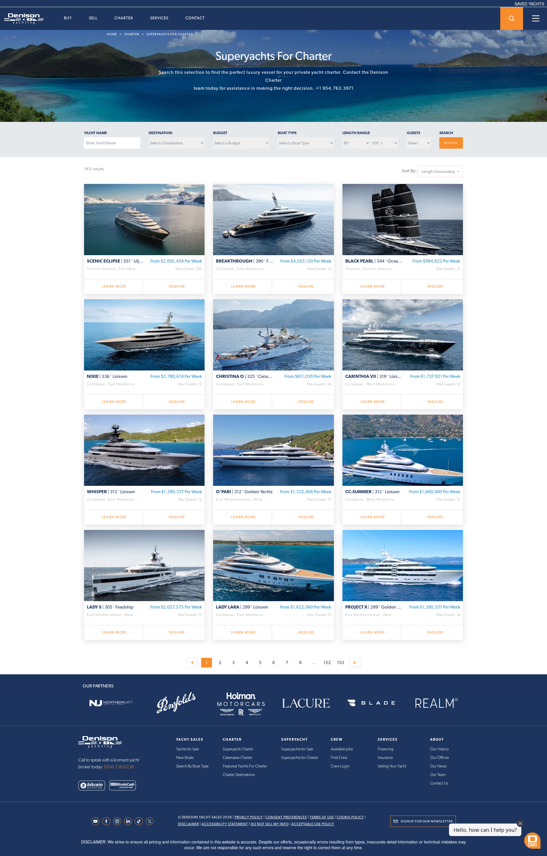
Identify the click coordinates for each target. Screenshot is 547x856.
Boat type (287, 133)
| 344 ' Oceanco (374, 261)
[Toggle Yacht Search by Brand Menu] (511, 18)
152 (327, 662)
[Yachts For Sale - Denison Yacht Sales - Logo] (21, 19)
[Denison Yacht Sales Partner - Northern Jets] (110, 703)
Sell (93, 18)
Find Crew (339, 757)
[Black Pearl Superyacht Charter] (402, 219)
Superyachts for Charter (169, 34)
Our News (438, 766)
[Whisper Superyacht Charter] (144, 449)
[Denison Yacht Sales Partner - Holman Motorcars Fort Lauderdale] (241, 703)
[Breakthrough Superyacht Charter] (273, 219)
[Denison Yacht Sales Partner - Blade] (370, 703)
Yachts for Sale (187, 749)
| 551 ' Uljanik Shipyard (115, 261)
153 (340, 662)
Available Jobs (342, 749)
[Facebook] (107, 821)
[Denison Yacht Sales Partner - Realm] (436, 703)
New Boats (184, 757)
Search (446, 133)
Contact (195, 18)
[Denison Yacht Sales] (100, 741)
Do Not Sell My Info (270, 824)
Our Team (438, 774)
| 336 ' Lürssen (107, 376)
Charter (124, 18)
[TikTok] (140, 821)
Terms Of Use (322, 817)
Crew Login (340, 766)
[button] (440, 171)
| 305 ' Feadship (110, 607)
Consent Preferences (286, 817)
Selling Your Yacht (392, 766)
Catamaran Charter (237, 757)
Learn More (114, 286)
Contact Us (439, 783)
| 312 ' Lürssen (111, 491)
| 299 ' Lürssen (242, 607)
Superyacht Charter (238, 749)
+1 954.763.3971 (335, 88)
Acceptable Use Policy (312, 824)
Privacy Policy (249, 817)
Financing (385, 749)
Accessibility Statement (225, 824)
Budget (220, 133)
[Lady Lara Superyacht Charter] (273, 565)
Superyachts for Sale (297, 749)
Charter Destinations (239, 774)
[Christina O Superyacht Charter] (273, 334)
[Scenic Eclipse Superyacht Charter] (144, 219)
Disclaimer (188, 824)
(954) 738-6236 (119, 766)
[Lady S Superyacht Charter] (144, 565)
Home (112, 34)
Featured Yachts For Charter (245, 766)
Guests (413, 133)
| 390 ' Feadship (245, 261)
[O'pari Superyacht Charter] (273, 449)
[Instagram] (118, 821)
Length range (356, 133)
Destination (160, 133)
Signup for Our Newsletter (427, 821)
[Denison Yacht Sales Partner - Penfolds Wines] (175, 703)
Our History (439, 749)
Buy (68, 18)
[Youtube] (96, 821)
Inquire (177, 286)
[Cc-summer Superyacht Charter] (402, 449)
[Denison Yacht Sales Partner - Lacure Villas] (306, 703)
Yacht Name (95, 133)
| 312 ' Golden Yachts (244, 491)
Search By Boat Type (192, 766)
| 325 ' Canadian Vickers (245, 376)
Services (159, 18)
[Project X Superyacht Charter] (402, 565)
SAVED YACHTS (529, 4)
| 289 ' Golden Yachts (374, 607)
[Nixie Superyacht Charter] (144, 334)
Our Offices (439, 757)
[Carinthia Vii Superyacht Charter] (402, 334)
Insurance (385, 757)
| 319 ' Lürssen (374, 376)
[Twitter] (151, 821)
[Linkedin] (129, 821)
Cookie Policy (350, 817)
